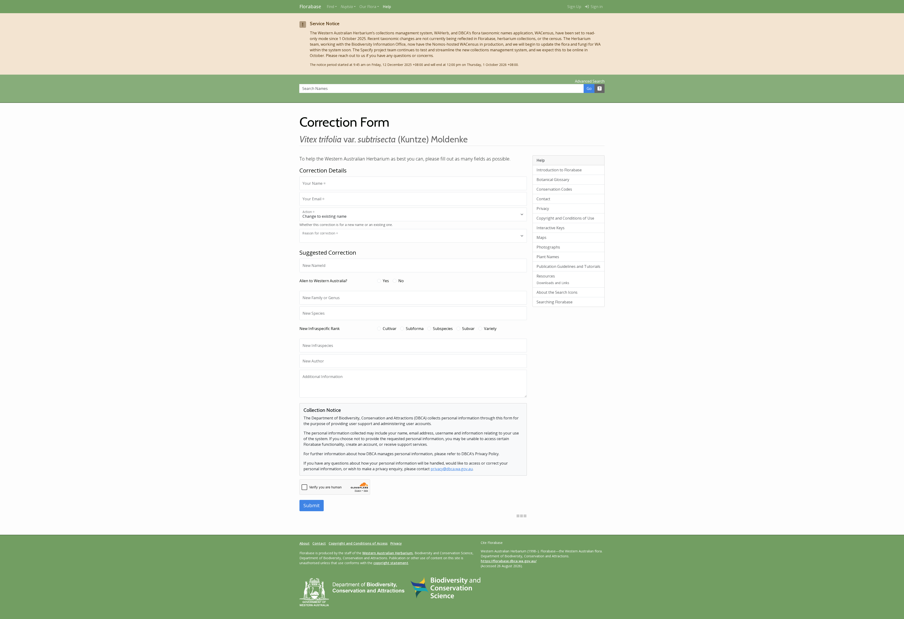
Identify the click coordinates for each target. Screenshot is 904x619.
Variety (490, 328)
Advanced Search (590, 81)
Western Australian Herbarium (387, 553)
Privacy (543, 208)
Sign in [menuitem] (596, 6)
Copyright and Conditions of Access (358, 543)
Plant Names (548, 256)
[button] (348, 6)
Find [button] (330, 6)
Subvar (468, 328)
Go (589, 88)
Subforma (415, 328)
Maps (541, 237)
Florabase (310, 6)
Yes (386, 280)
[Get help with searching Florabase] (599, 88)
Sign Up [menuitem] (574, 6)
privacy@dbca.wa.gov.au (452, 468)
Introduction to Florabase (559, 170)
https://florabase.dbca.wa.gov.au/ (509, 561)
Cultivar (389, 328)
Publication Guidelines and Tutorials (568, 266)
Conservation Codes (554, 189)
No (401, 280)
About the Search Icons (557, 292)
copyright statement (390, 563)
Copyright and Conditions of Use (565, 218)
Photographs (548, 247)
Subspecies (443, 328)
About (304, 543)
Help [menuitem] (387, 6)
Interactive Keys (551, 227)
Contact (543, 198)
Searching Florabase (555, 302)
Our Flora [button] (367, 6)
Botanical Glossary (553, 179)
